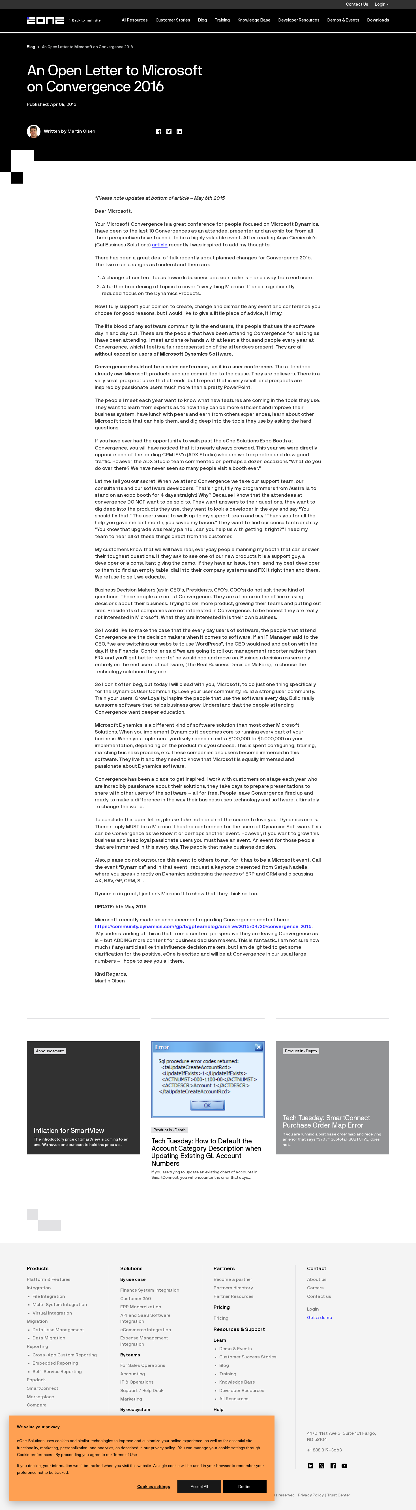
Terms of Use (125, 1454)
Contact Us (357, 4)
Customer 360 (135, 1298)
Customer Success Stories (247, 1357)
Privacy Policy (311, 1495)
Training (222, 20)
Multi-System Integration (60, 1304)
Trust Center (338, 1495)
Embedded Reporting (55, 1363)
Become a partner (233, 1279)
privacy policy (163, 1448)
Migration (37, 1321)
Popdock (36, 1380)
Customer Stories (173, 20)
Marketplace (40, 1397)
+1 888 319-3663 (324, 1450)
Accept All (199, 1486)
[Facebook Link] (333, 1465)
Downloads (378, 20)
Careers (315, 1288)
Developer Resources (298, 20)
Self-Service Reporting (57, 1371)
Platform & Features (48, 1279)
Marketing (131, 1399)
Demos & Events (343, 20)
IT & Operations (137, 1382)
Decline (245, 1486)
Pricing (221, 1318)
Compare (36, 1405)
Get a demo (319, 1317)
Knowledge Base (254, 20)
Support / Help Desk (142, 1390)
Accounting (132, 1374)
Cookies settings (153, 1486)
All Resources (135, 20)
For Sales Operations (142, 1365)
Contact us (319, 1296)
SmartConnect (42, 1388)
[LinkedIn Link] (310, 1465)
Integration (39, 1288)
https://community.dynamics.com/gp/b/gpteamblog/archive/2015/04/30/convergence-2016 (203, 926)
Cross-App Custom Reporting (65, 1355)
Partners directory (233, 1288)
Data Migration (49, 1338)
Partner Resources (234, 1296)
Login (380, 4)
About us (317, 1279)
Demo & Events (235, 1348)
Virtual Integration (52, 1313)
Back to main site (86, 20)
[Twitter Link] (321, 1465)
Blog (202, 20)
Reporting (37, 1346)
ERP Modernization (140, 1307)
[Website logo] (45, 20)
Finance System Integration (149, 1290)
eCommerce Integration (145, 1330)
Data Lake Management (58, 1330)
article (160, 245)
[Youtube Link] (344, 1465)
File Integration (49, 1296)
